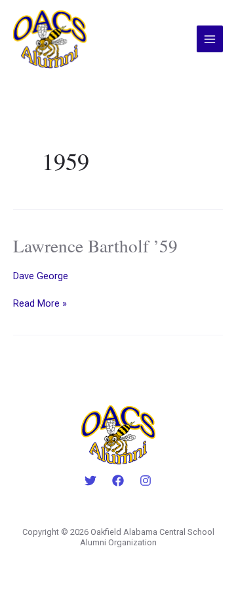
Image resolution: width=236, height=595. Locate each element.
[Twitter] (90, 480)
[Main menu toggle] (210, 39)
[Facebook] (118, 480)
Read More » (40, 303)
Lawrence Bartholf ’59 (95, 245)
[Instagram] (145, 480)
